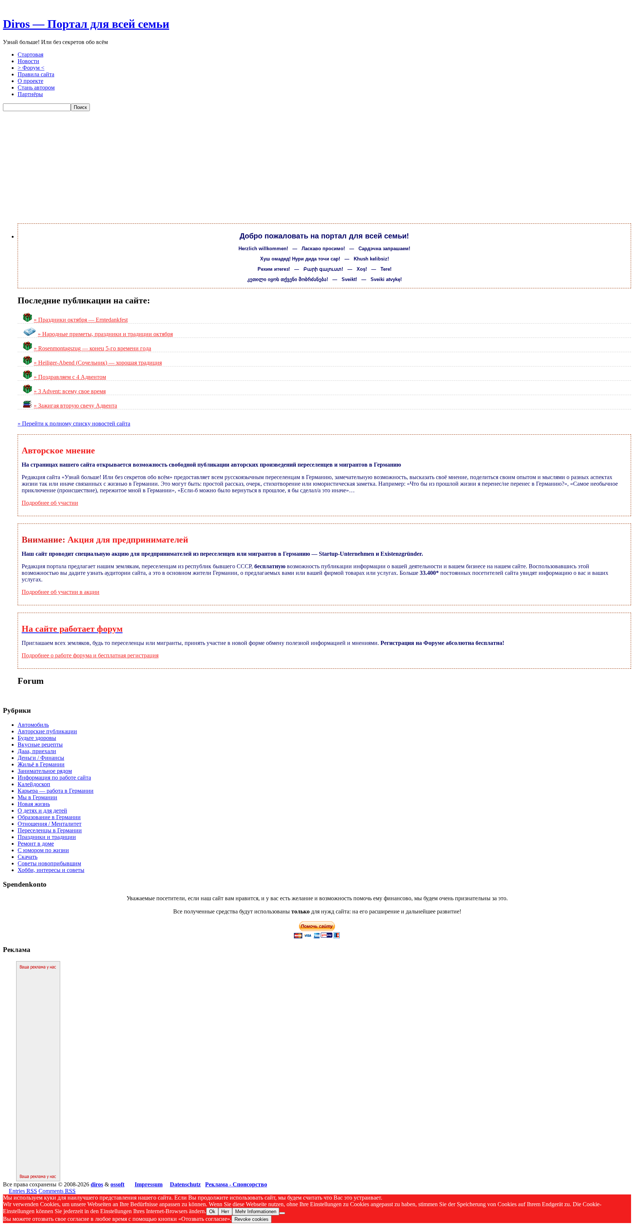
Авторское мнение (58, 450)
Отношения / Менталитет (49, 824)
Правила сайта (36, 74)
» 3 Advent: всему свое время (70, 391)
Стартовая (30, 54)
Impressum (149, 1184)
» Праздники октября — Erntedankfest (81, 320)
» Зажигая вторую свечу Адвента (75, 405)
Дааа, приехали (37, 751)
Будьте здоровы (37, 738)
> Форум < (31, 68)
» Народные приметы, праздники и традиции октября (105, 334)
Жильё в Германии (41, 764)
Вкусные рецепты (40, 744)
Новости (28, 61)
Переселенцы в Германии (50, 830)
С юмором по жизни (43, 850)
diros (97, 1184)
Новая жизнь (34, 804)
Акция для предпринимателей (128, 539)
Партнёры (30, 94)
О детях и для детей (42, 810)
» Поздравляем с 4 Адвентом (70, 377)
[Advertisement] (317, 166)
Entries (23, 1191)
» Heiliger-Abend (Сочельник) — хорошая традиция (98, 363)
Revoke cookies (251, 1219)
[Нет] (282, 1213)
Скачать (27, 857)
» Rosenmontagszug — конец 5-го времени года (92, 348)
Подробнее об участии (50, 503)
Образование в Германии (49, 817)
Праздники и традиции (47, 837)
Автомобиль (33, 725)
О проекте (30, 81)
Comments (57, 1191)
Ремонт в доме (36, 843)
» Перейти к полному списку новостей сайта (74, 423)
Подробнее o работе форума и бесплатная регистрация (90, 655)
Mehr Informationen (255, 1211)
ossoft (117, 1184)
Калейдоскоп (34, 784)
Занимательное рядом (45, 771)
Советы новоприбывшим (49, 863)
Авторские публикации (47, 731)
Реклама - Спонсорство (236, 1184)
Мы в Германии (37, 797)
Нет (225, 1211)
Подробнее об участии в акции (60, 592)
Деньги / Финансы (41, 758)
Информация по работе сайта (54, 777)
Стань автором (36, 87)
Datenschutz (185, 1184)
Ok (212, 1211)
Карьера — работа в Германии (56, 791)
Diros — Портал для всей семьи (86, 23)
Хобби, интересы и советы (51, 870)
